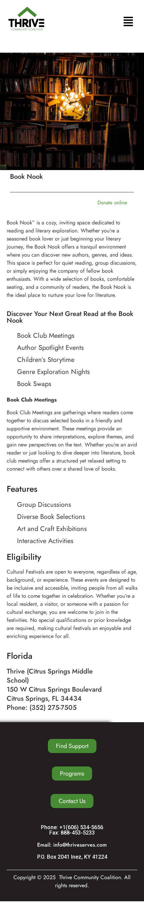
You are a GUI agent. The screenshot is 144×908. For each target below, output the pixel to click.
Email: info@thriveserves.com (72, 845)
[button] (128, 22)
